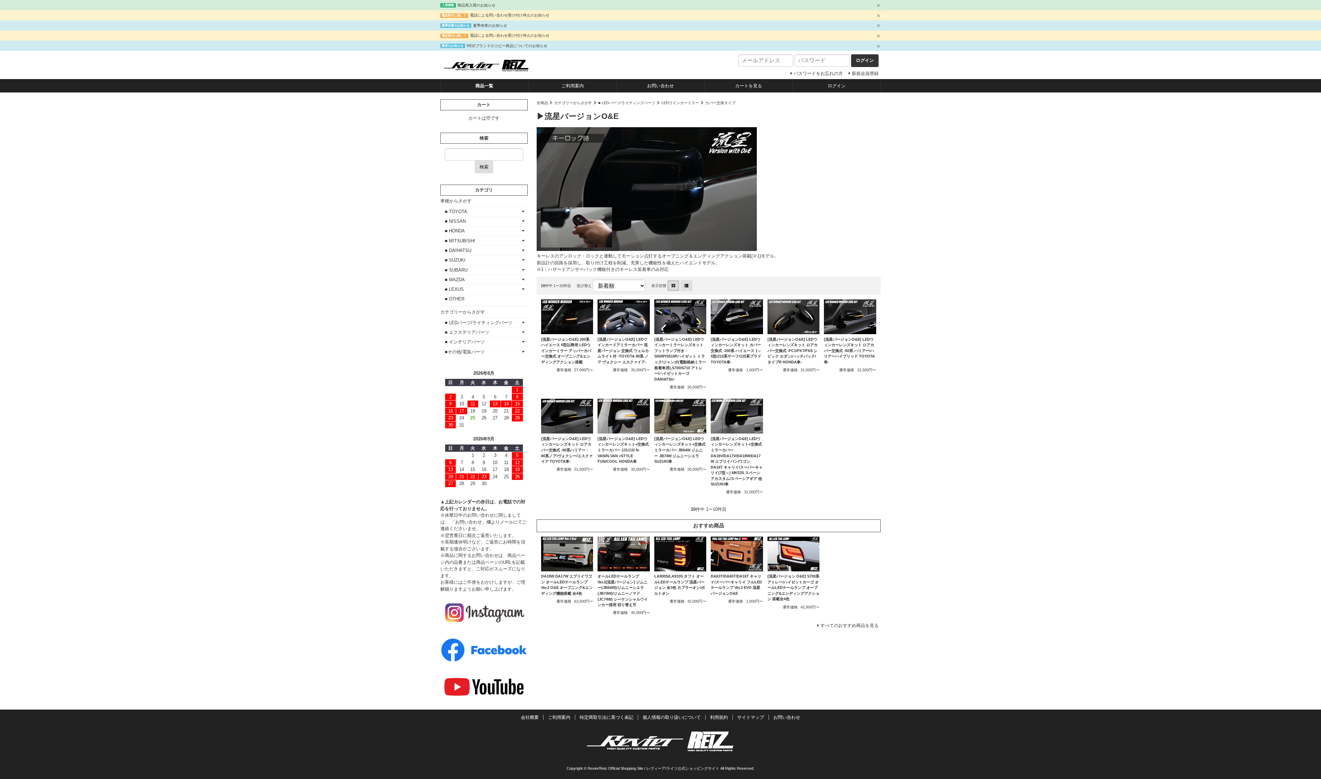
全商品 (542, 103)
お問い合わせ (660, 85)
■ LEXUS (454, 289)
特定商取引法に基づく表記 (606, 717)
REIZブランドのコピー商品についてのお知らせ (507, 46)
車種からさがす (456, 201)
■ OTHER (454, 298)
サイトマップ (750, 717)
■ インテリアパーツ (465, 341)
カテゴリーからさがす (573, 103)
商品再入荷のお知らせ (476, 5)
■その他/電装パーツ (465, 351)
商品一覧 (484, 85)
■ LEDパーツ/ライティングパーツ (626, 103)
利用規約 (719, 717)
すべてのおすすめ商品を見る (849, 625)
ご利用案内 (572, 85)
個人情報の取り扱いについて (672, 717)
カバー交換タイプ (720, 103)
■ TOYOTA (456, 211)
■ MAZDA (455, 279)
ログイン (837, 85)
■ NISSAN (455, 221)
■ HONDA (455, 230)
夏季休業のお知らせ (490, 25)
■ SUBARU (456, 270)
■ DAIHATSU (458, 250)
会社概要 (530, 717)
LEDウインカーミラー (680, 103)
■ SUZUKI (455, 260)
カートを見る (748, 85)
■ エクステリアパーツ (467, 332)
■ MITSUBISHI (460, 240)
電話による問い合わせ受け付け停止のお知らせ (509, 15)
